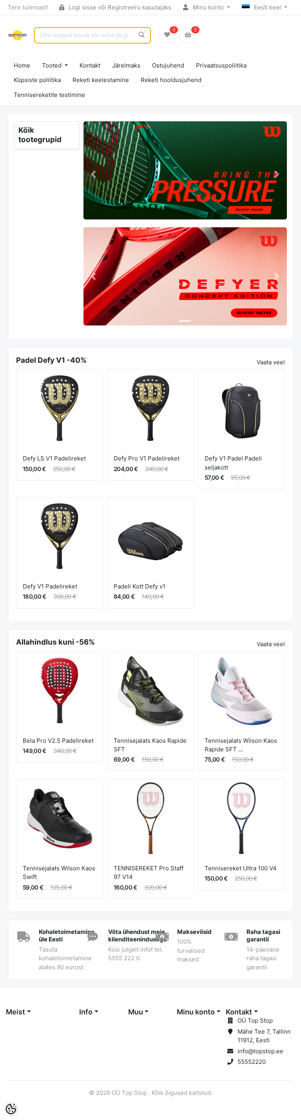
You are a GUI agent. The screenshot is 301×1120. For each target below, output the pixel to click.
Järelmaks (126, 65)
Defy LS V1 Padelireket (54, 458)
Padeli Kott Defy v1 (139, 586)
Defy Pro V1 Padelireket (147, 458)
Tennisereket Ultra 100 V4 (241, 868)
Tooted (52, 65)
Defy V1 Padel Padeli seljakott (233, 463)
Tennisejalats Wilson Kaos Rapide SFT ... (241, 745)
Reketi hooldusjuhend (171, 80)
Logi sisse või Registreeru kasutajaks (119, 7)
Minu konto (208, 7)
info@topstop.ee (260, 1051)
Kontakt (90, 65)
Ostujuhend (168, 65)
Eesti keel (267, 7)
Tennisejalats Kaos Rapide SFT (150, 745)
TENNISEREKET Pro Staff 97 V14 (148, 872)
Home (22, 65)
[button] (93, 174)
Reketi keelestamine (101, 80)
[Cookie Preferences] (11, 1109)
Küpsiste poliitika (37, 80)
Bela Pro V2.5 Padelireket (58, 740)
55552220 (252, 1061)
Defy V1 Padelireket (50, 586)
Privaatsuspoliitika (221, 65)
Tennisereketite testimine (49, 95)
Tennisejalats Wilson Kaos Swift (59, 872)
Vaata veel (271, 362)
